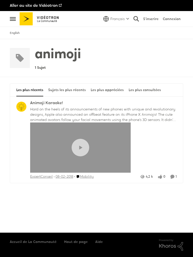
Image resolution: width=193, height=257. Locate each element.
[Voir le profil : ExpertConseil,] (21, 107)
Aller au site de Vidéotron (34, 5)
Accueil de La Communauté (33, 241)
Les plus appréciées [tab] (107, 90)
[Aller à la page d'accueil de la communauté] (41, 18)
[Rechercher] (136, 19)
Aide (99, 241)
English (15, 33)
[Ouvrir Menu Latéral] (12, 19)
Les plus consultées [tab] (145, 90)
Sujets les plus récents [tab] (67, 90)
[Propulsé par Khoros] (171, 245)
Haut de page (76, 241)
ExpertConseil (41, 176)
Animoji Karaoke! (46, 102)
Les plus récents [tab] (29, 90)
